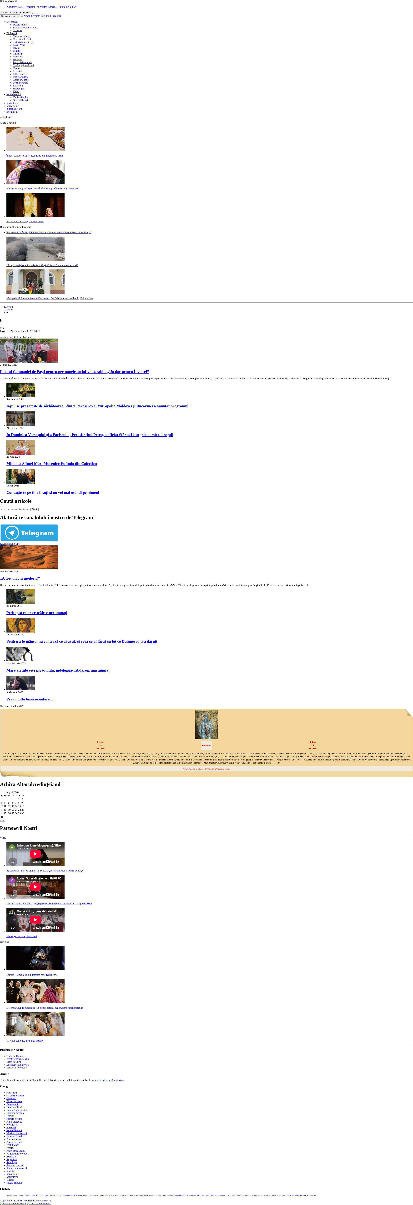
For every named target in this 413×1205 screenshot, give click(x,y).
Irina (17, 331)
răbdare (253, 1195)
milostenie (177, 1195)
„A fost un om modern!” (20, 578)
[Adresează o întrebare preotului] (33, 13)
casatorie (27, 1195)
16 (22, 806)
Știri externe (12, 106)
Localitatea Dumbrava (17, 1064)
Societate (17, 59)
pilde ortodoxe (216, 1195)
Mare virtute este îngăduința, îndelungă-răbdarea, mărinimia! (58, 670)
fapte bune (114, 1195)
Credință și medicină (23, 65)
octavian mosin (200, 1195)
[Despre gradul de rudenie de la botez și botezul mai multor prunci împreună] (35, 1002)
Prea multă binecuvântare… (30, 699)
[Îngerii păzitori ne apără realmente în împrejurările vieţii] (35, 150)
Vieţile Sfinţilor (14, 1182)
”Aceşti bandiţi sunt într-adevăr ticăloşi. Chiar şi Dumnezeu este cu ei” (42, 265)
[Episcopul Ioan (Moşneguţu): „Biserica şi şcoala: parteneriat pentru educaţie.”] (35, 865)
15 (19, 806)
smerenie (275, 1195)
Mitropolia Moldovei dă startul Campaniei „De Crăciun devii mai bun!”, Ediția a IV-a (49, 298)
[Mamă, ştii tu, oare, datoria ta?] (35, 931)
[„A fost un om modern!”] (29, 568)
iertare (136, 1195)
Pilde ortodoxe (20, 74)
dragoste (79, 1195)
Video (16, 91)
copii (58, 1195)
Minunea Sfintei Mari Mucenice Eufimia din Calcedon (51, 463)
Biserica (9, 1195)
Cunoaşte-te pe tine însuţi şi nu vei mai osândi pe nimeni (52, 492)
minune (185, 1195)
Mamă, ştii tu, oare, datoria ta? (21, 936)
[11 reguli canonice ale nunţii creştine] (35, 1035)
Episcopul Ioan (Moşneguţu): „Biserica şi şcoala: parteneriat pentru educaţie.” (45, 870)
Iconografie (12, 1124)
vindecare (312, 1195)
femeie (121, 1195)
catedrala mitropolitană (39, 1195)
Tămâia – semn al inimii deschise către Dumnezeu (31, 974)
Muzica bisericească (16, 1133)
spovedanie (283, 1195)
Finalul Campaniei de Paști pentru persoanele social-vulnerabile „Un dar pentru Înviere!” (74, 372)
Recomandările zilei (10, 543)
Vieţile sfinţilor (20, 97)
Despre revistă (20, 24)
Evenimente (12, 111)
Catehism (17, 53)
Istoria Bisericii (14, 1130)
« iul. (2, 820)
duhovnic (86, 1195)
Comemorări (12, 1104)
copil (62, 1195)
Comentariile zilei (22, 39)
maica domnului (155, 1195)
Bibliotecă (11, 33)
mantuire (170, 1195)
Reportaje (18, 71)
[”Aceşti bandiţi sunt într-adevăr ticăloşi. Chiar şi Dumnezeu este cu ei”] (35, 259)
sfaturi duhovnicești (263, 1195)
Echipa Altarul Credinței (25, 27)
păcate (239, 1195)
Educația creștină (15, 1113)
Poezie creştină (20, 82)
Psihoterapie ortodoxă (17, 1153)
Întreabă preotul (14, 108)
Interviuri (17, 56)
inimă (141, 1195)
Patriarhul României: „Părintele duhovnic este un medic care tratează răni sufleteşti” (48, 232)
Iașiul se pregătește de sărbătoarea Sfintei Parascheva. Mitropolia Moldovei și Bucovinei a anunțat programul (97, 406)
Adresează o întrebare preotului (15, 12)
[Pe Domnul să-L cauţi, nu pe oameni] (35, 216)
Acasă (9, 306)
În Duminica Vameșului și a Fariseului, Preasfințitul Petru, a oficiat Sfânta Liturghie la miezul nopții (89, 435)
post (223, 1195)
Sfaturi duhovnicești (23, 42)
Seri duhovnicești (15, 1165)
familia (101, 1195)
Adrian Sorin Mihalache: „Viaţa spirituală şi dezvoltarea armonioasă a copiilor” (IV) (49, 903)
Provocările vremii (22, 62)
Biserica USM (13, 1061)
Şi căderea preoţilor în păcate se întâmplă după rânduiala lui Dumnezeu (42, 188)
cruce (73, 1195)
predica (229, 1195)
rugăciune (245, 1195)
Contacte (17, 30)
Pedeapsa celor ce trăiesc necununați (36, 613)
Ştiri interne (12, 103)
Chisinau (52, 1195)
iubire (146, 1195)
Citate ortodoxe (21, 79)
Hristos (130, 1195)
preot (234, 1195)
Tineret (16, 68)
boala (15, 1195)
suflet (297, 1195)
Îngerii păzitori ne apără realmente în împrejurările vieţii (34, 155)
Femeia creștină (14, 1118)
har (126, 1195)
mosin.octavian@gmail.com (109, 1080)
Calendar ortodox (22, 36)
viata (306, 1195)
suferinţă (291, 1195)
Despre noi (12, 21)
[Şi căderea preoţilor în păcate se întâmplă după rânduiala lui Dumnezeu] (35, 183)
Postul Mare (19, 45)
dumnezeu (94, 1195)
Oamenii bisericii (21, 100)
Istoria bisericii (13, 94)
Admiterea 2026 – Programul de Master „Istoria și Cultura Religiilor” (41, 6)
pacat (208, 1195)
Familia (16, 50)
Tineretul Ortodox (15, 1056)
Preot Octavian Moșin (17, 1059)
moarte (191, 1195)
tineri (302, 1195)
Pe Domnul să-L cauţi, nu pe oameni (25, 221)
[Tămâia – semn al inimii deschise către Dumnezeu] (35, 969)
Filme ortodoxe (20, 77)
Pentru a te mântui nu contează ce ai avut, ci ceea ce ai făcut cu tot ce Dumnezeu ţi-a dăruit (81, 641)
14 (16, 806)
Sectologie (18, 88)
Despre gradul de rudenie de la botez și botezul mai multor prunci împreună (44, 1007)
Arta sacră (11, 1092)
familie (107, 1195)
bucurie (20, 1195)
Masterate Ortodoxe (16, 1067)
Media (9, 309)
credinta (68, 1195)
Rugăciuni (18, 85)
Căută (34, 509)
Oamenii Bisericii (15, 1136)
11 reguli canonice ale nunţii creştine (24, 1040)
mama (163, 1195)
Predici (16, 47)
